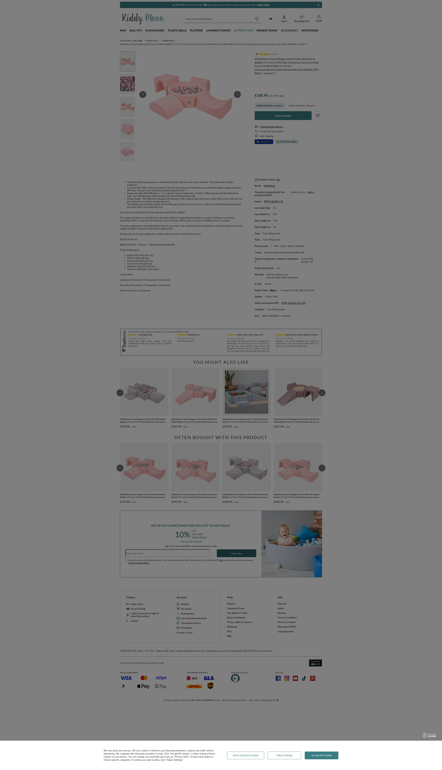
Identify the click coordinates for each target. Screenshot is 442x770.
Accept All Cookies (321, 755)
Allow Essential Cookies (245, 755)
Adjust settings (284, 755)
